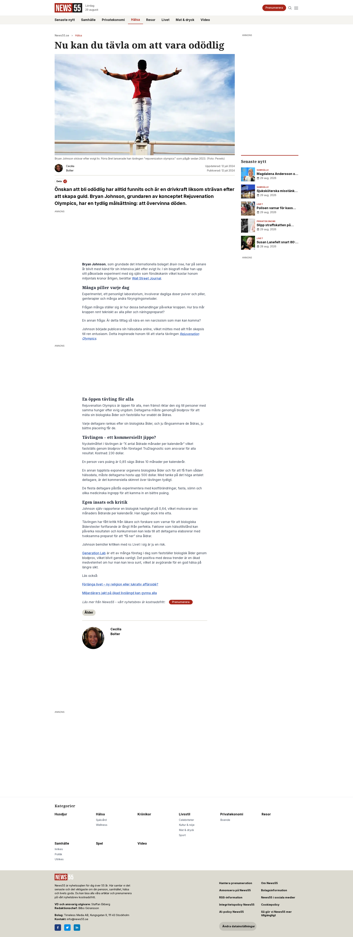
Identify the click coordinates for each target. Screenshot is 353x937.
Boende (225, 820)
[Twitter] (67, 927)
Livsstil (184, 814)
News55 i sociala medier (278, 897)
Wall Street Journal (146, 278)
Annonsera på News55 (235, 890)
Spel (99, 843)
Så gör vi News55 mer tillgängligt (276, 913)
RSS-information (230, 897)
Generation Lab (94, 553)
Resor (150, 20)
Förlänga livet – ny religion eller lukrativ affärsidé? (120, 584)
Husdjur (61, 814)
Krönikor (144, 814)
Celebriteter (186, 820)
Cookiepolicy (270, 904)
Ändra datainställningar (238, 926)
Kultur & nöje (187, 825)
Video (205, 20)
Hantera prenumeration (235, 883)
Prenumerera (274, 7)
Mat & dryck (185, 20)
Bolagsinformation (274, 890)
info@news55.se (77, 919)
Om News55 (269, 883)
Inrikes (59, 849)
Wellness (101, 825)
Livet (166, 20)
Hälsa (135, 20)
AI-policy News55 (231, 911)
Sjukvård (101, 820)
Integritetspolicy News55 (236, 904)
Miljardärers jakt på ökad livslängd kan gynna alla (119, 593)
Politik (58, 854)
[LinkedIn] (77, 927)
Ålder (89, 612)
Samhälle (88, 20)
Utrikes (59, 859)
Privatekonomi (113, 20)
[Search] (290, 8)
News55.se (62, 35)
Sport (182, 835)
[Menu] (296, 8)
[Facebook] (58, 927)
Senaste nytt (65, 20)
